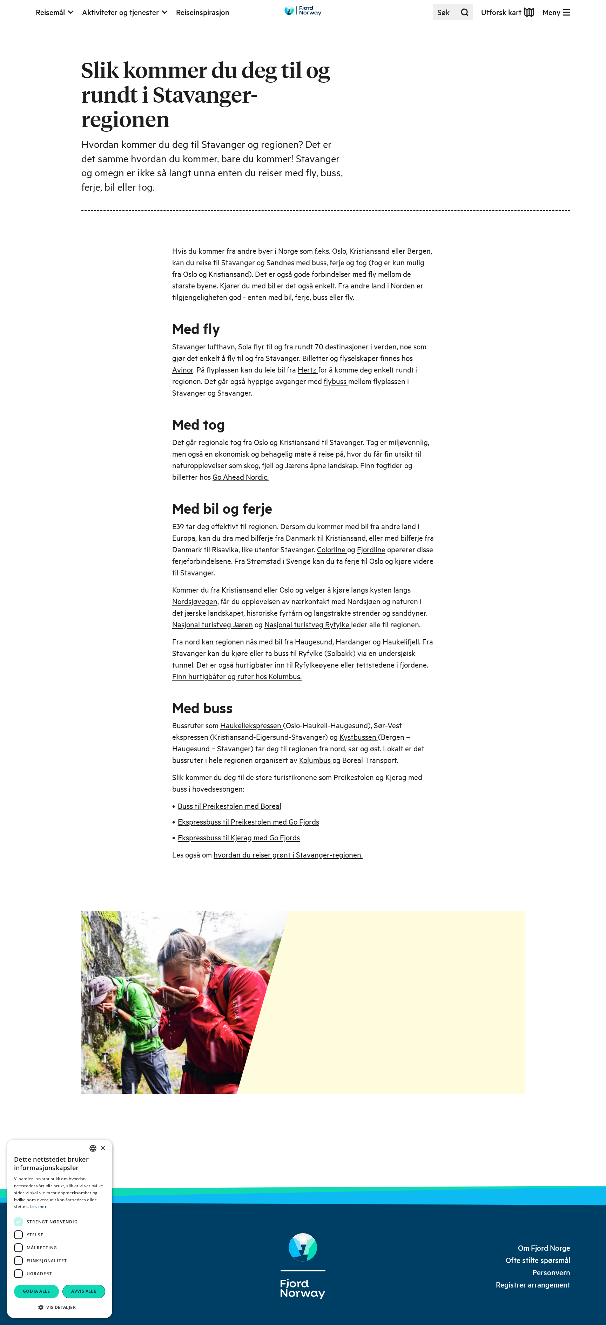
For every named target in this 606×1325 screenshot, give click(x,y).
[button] (59, 1307)
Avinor (182, 369)
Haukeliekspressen (251, 725)
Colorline (332, 549)
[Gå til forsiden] (303, 11)
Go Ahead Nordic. (241, 476)
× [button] (102, 1148)
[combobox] (92, 1148)
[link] (544, 1248)
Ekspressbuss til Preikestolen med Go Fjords (248, 821)
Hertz (308, 369)
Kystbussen (358, 737)
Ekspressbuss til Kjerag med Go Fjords (239, 837)
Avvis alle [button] (83, 1291)
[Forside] (303, 1266)
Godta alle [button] (36, 1291)
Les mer (38, 1206)
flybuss (336, 381)
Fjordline (371, 549)
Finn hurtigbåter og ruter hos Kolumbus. (237, 676)
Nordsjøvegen (194, 601)
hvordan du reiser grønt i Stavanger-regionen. (288, 854)
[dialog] (59, 1229)
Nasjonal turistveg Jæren (212, 624)
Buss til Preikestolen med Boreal (229, 806)
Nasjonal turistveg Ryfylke (307, 624)
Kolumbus (315, 760)
